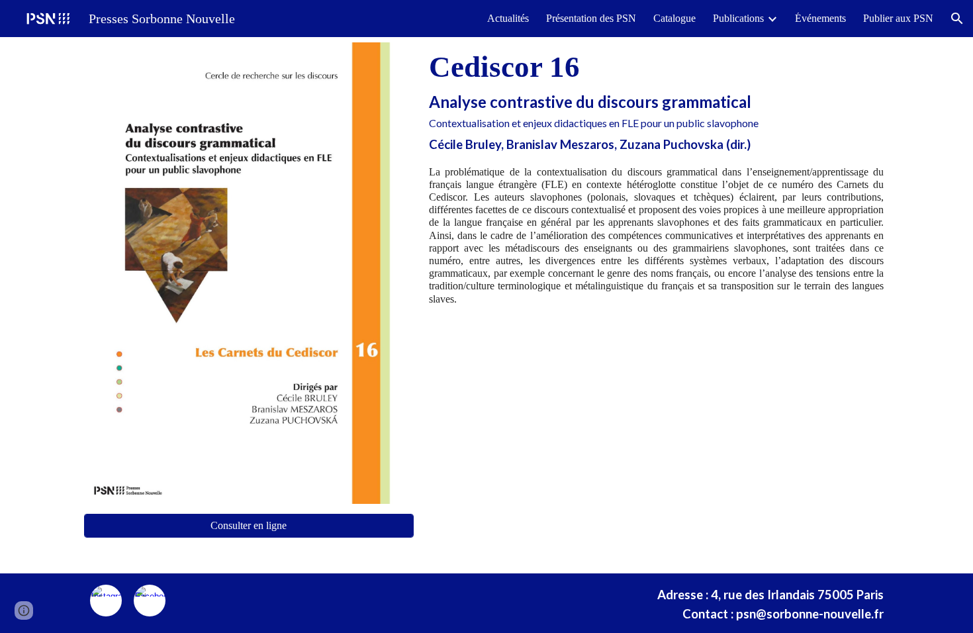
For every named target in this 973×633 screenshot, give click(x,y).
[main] (656, 100)
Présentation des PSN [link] (591, 18)
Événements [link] (820, 18)
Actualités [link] (508, 18)
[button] (957, 18)
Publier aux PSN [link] (898, 18)
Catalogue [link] (674, 18)
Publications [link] (738, 18)
